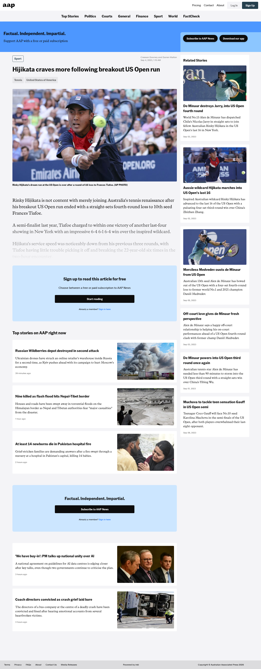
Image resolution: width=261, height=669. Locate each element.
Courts (107, 16)
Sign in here (105, 309)
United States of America (41, 80)
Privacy (17, 664)
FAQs (28, 664)
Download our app (233, 38)
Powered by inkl (131, 664)
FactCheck (191, 16)
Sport (158, 16)
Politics (90, 16)
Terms (7, 664)
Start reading (95, 299)
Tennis (18, 80)
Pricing (196, 5)
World (173, 16)
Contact (209, 5)
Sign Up (250, 5)
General (124, 16)
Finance (142, 16)
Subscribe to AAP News (200, 38)
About (220, 5)
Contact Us (51, 664)
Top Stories (70, 16)
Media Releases (69, 664)
